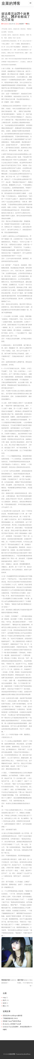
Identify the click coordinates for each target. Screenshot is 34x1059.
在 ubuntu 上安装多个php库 (12, 1024)
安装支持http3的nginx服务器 (12, 1015)
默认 (28, 24)
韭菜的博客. (12, 1054)
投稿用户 (21, 24)
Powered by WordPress (23, 1054)
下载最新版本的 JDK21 (10, 1018)
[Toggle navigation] (30, 3)
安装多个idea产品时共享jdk (12, 1021)
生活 (4, 1003)
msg (4, 997)
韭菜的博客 (11, 3)
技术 (4, 1000)
